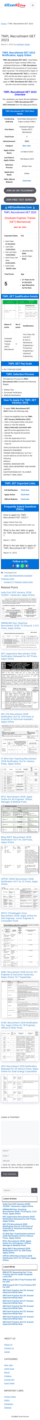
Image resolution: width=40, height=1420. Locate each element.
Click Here (25, 490)
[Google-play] (27, 566)
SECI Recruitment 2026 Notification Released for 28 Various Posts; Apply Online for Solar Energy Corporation (19, 1069)
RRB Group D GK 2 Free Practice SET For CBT (19, 1281)
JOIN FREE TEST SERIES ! (20, 199)
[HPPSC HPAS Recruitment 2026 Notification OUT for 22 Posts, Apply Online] (20, 907)
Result (7, 1372)
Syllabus (8, 1376)
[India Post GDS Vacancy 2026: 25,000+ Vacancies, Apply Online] (20, 617)
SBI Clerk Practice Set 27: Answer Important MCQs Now (18, 1302)
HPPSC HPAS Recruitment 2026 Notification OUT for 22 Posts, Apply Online (19, 881)
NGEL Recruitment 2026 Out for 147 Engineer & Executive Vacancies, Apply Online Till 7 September (19, 974)
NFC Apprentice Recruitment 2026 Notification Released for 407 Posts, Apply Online (19, 656)
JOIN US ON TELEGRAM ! (20, 190)
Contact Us (9, 1348)
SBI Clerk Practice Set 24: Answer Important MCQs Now (18, 1318)
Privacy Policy (10, 1397)
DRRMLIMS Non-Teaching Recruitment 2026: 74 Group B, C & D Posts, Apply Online (20, 625)
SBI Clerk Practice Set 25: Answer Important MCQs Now (18, 1312)
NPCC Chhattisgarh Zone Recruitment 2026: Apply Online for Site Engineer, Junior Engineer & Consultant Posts (19, 917)
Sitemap (7, 1408)
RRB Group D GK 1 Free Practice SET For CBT (19, 1286)
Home (3, 24)
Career (7, 1352)
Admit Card (9, 1369)
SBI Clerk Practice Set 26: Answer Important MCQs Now (18, 1307)
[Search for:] (16, 1190)
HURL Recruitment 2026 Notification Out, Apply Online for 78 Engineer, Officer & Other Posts (19, 1025)
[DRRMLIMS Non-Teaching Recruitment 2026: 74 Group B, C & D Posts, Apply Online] (20, 647)
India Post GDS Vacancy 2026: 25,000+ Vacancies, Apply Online (18, 593)
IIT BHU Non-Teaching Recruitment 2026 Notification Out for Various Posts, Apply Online (18, 761)
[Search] (34, 1190)
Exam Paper (9, 1383)
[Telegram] (18, 566)
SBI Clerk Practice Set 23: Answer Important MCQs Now (18, 1323)
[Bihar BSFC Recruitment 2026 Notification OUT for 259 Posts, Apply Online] (20, 872)
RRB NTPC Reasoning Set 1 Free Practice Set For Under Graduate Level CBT (18, 1274)
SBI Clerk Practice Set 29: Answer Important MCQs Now (18, 1291)
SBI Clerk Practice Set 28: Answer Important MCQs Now (18, 1296)
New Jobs (8, 1365)
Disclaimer (8, 1404)
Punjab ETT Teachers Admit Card (18, 582)
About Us (8, 1345)
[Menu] (33, 5)
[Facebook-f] (13, 566)
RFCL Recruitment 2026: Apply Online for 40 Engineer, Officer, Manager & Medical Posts (17, 799)
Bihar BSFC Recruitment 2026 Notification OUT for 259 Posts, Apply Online (17, 840)
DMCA (7, 1400)
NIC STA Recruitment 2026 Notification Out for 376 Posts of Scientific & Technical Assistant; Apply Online (17, 718)
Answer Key (9, 1380)
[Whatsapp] (22, 566)
